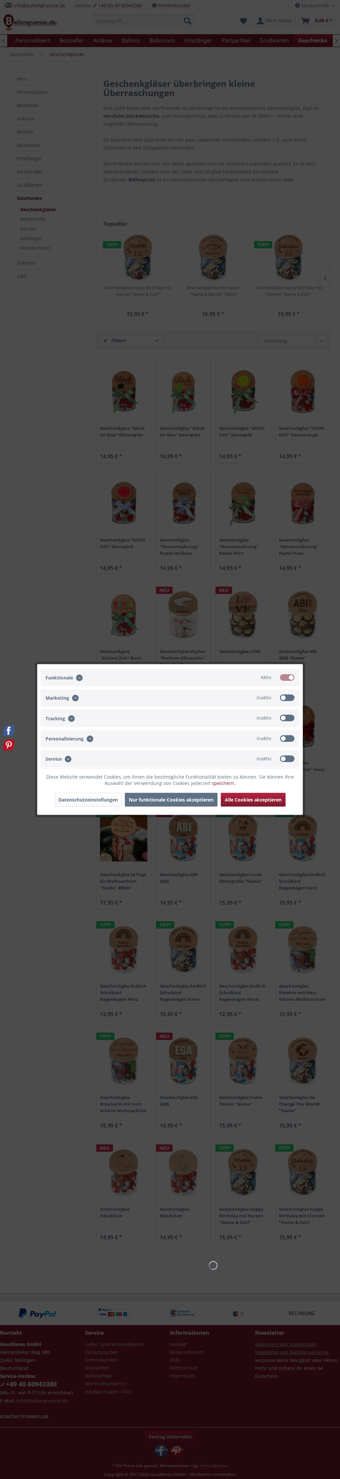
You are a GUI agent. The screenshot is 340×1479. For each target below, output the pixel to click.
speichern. (223, 783)
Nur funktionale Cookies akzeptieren (171, 800)
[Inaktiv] (287, 697)
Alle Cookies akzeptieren (253, 800)
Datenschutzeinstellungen (88, 800)
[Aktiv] (287, 677)
